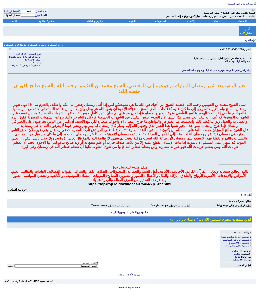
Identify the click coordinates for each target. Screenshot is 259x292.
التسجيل (242, 21)
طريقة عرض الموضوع (15, 45)
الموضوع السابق (138, 212)
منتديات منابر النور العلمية (235, 13)
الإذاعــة (191, 21)
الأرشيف (16, 281)
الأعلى (7, 281)
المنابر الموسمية (212, 13)
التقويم (132, 21)
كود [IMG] (246, 257)
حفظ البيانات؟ (11, 11)
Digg (220, 205)
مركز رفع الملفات (95, 21)
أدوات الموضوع (55, 45)
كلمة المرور (41, 15)
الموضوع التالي (120, 212)
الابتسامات (246, 254)
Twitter (95, 205)
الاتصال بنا (27, 281)
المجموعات (160, 21)
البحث (14, 21)
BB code (244, 251)
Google (155, 205)
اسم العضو (41, 11)
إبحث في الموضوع (37, 45)
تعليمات (216, 21)
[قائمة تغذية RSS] (43, 281)
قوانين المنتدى (244, 265)
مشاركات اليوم (46, 21)
